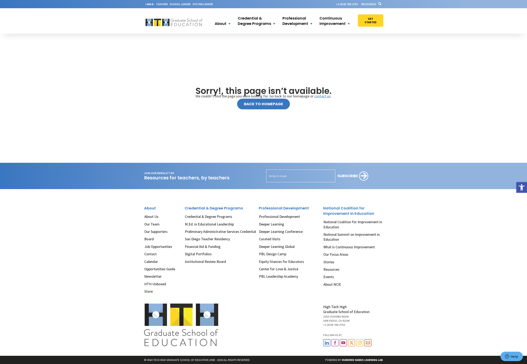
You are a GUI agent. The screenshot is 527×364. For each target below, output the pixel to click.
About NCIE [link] (332, 284)
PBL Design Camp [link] (272, 254)
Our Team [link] (152, 224)
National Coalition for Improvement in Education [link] (352, 224)
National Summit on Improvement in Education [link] (351, 237)
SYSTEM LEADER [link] (202, 4)
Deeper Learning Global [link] (277, 246)
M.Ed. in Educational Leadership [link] (209, 224)
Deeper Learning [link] (271, 224)
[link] (521, 187)
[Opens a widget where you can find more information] (511, 357)
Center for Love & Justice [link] (278, 269)
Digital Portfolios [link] (198, 254)
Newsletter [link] (153, 276)
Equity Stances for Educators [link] (281, 261)
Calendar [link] (151, 261)
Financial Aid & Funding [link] (202, 246)
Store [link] (148, 291)
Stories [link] (328, 262)
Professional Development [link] (279, 216)
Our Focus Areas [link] (335, 254)
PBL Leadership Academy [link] (278, 276)
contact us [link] (322, 96)
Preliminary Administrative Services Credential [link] (220, 231)
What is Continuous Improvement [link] (349, 247)
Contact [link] (150, 254)
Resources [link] (368, 4)
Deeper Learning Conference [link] (281, 231)
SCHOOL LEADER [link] (180, 4)
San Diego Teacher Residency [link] (207, 239)
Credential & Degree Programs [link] (208, 216)
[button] (220, 21)
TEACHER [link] (162, 4)
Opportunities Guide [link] (159, 269)
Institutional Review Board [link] (205, 261)
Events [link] (328, 276)
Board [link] (149, 239)
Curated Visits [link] (269, 239)
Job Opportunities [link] (158, 246)
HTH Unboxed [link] (155, 284)
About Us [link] (151, 216)
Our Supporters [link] (156, 231)
